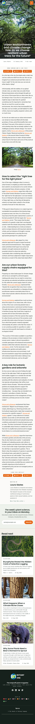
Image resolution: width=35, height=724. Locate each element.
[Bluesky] (19, 690)
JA (28, 698)
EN (15, 698)
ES (19, 698)
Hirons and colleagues (17, 131)
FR (23, 698)
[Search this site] (27, 3)
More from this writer (17, 501)
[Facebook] (12, 690)
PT (6, 701)
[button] (31, 3)
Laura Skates (7, 61)
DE (10, 698)
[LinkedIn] (16, 690)
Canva (19, 169)
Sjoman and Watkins (12, 191)
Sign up (17, 708)
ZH (6, 698)
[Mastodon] (22, 690)
